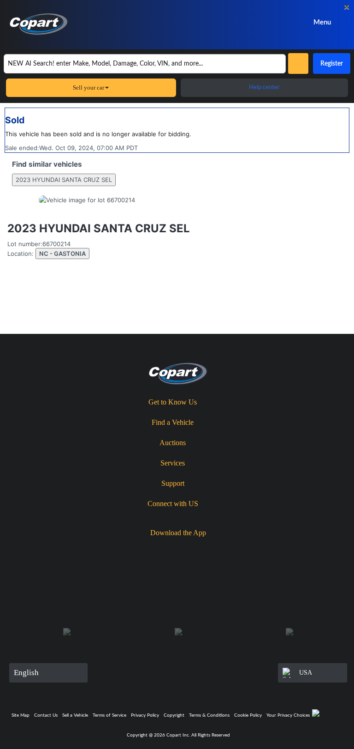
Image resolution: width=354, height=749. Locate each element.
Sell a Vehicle (75, 715)
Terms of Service (109, 715)
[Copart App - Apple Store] (158, 549)
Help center (264, 88)
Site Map (21, 715)
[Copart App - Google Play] (211, 549)
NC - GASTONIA (62, 253)
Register (331, 63)
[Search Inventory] (298, 63)
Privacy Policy (145, 715)
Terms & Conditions (209, 715)
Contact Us (46, 715)
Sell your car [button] (88, 87)
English (26, 672)
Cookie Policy (248, 715)
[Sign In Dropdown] (256, 22)
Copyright (174, 715)
